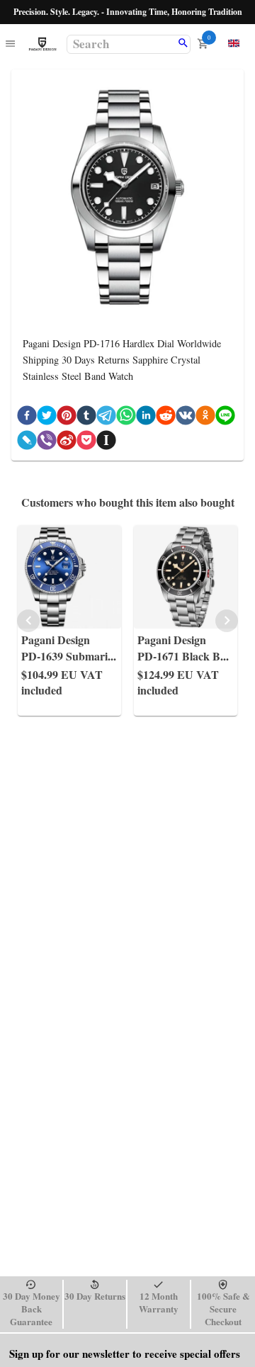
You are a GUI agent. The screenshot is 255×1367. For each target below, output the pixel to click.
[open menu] (10, 44)
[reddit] (166, 417)
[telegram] (106, 417)
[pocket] (86, 442)
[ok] (205, 417)
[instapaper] (106, 442)
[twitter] (47, 417)
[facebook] (27, 417)
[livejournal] (27, 442)
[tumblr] (86, 417)
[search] (183, 44)
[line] (225, 417)
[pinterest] (66, 417)
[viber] (47, 442)
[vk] (186, 417)
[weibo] (66, 442)
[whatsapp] (126, 417)
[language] (233, 43)
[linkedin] (146, 417)
